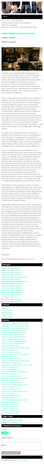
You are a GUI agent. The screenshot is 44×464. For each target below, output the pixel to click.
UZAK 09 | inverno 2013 (10, 398)
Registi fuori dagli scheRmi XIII (12, 301)
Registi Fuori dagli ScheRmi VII (12, 286)
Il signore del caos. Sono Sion (12, 422)
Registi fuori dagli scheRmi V (11, 279)
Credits (19, 460)
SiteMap (25, 460)
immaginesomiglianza (9, 297)
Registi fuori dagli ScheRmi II (11, 270)
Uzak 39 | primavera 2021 (11, 345)
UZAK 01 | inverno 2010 (10, 413)
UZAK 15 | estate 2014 (10, 387)
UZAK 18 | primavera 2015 (11, 382)
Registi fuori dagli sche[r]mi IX (12, 290)
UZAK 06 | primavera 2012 (11, 402)
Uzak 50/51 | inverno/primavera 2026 (15, 326)
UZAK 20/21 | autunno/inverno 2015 (15, 378)
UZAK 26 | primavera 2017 (11, 369)
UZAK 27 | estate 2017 (10, 367)
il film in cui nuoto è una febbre (12, 420)
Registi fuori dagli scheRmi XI (12, 295)
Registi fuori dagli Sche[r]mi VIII (13, 288)
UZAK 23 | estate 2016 (10, 374)
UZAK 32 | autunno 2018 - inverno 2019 (16, 361)
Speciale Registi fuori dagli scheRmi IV (15, 277)
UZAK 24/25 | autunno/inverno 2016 (15, 372)
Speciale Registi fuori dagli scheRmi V (15, 281)
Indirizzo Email (7, 438)
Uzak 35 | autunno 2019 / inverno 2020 (15, 354)
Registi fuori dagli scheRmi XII (12, 299)
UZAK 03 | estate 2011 (10, 409)
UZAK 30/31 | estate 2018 (11, 363)
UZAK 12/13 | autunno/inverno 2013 (15, 391)
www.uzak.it (6, 21)
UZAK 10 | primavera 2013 (11, 395)
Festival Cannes (7, 315)
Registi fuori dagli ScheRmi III (12, 272)
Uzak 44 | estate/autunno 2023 (13, 335)
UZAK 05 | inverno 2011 (10, 404)
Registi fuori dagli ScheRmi (11, 268)
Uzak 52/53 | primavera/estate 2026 (15, 324)
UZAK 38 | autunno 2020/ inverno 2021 (16, 348)
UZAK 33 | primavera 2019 (11, 359)
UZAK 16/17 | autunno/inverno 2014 (15, 385)
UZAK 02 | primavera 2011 (11, 411)
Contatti (4, 429)
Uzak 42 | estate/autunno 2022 (13, 339)
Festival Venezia (7, 312)
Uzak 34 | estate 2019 (10, 356)
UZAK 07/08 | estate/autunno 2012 (14, 400)
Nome (4, 445)
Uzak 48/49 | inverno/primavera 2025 (15, 328)
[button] (22, 308)
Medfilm (4, 308)
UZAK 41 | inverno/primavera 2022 (14, 341)
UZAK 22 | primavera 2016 (11, 376)
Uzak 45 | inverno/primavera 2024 (14, 332)
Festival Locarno (7, 317)
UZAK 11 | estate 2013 (10, 393)
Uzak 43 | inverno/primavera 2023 (14, 337)
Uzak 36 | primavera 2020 (11, 352)
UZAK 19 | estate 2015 (10, 380)
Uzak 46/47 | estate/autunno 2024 (14, 330)
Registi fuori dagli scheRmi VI (12, 283)
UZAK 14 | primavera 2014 (11, 389)
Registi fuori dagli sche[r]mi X (12, 292)
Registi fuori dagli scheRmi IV (12, 275)
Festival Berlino (7, 310)
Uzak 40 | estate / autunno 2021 (13, 343)
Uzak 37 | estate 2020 (10, 350)
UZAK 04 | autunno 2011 (10, 406)
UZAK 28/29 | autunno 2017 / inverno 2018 (17, 365)
